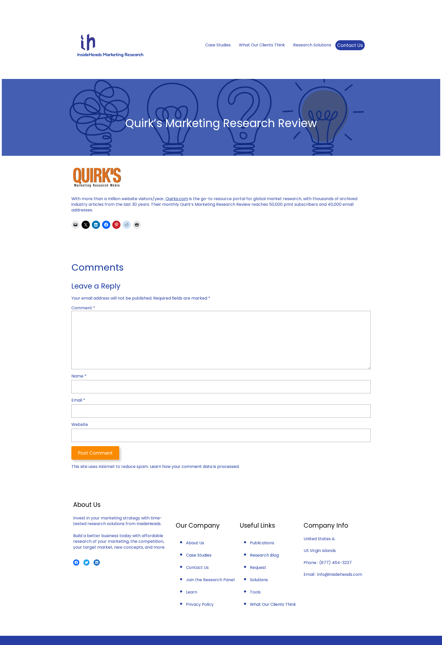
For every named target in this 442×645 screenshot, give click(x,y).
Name (78, 376)
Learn (191, 592)
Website (79, 424)
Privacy (194, 604)
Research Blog (264, 555)
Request (258, 567)
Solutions (259, 580)
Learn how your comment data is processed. (194, 466)
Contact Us (350, 45)
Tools (255, 592)
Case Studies (199, 555)
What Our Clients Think (273, 604)
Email (78, 400)
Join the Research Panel (210, 580)
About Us (195, 543)
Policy (208, 604)
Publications (262, 543)
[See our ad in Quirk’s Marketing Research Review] (96, 187)
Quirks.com (176, 199)
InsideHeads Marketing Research (110, 54)
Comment (83, 308)
